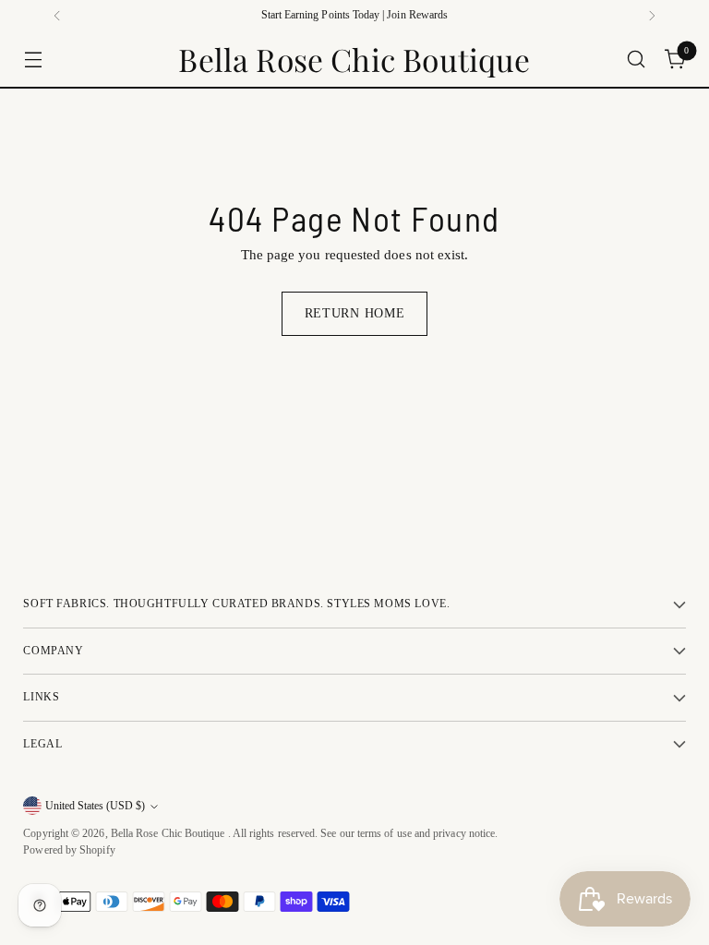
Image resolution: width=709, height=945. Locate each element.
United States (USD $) (95, 806)
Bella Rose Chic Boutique (169, 834)
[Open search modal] (636, 59)
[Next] (651, 15)
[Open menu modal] (33, 59)
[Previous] (57, 15)
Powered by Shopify (68, 850)
